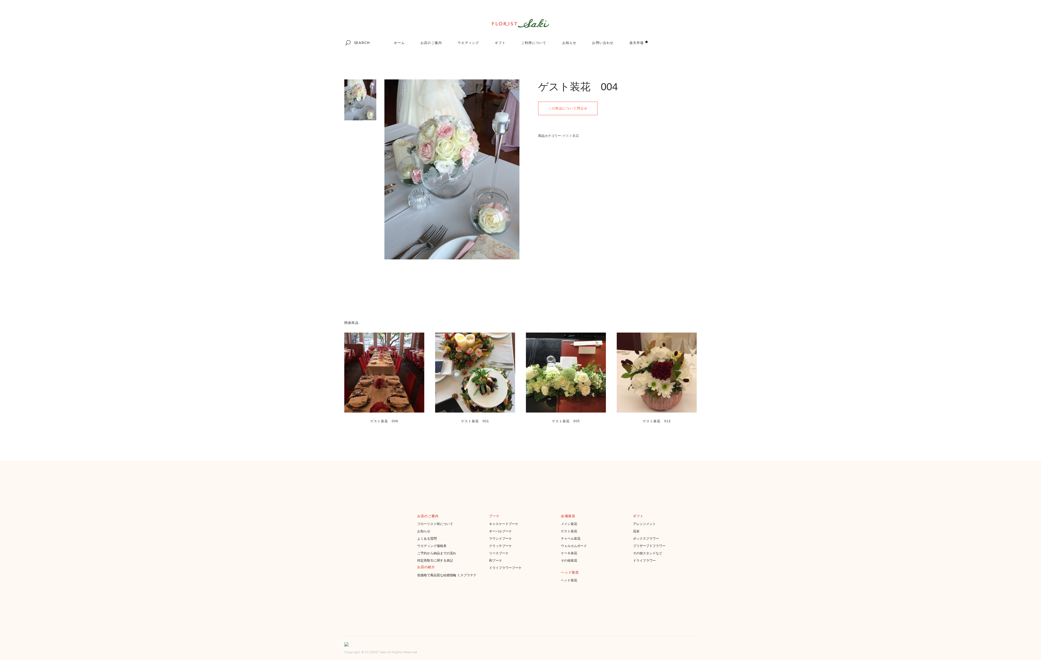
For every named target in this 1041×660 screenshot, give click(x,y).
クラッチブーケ (500, 546)
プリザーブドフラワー (649, 546)
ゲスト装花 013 (657, 421)
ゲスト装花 (571, 136)
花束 (636, 531)
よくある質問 (427, 538)
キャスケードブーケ (503, 524)
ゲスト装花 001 (475, 421)
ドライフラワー (644, 560)
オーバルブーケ (500, 531)
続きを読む (376, 427)
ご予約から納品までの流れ (436, 553)
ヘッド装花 (569, 580)
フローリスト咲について (435, 524)
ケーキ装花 (569, 553)
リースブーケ (499, 553)
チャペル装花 (570, 538)
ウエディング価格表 (431, 546)
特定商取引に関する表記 (435, 560)
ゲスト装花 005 (566, 421)
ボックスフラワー (646, 538)
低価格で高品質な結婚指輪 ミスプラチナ (447, 575)
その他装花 (569, 560)
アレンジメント (644, 524)
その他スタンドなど (647, 553)
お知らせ (423, 531)
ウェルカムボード (574, 546)
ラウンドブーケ (500, 538)
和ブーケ (495, 560)
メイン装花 (569, 524)
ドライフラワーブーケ (505, 568)
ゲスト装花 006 (384, 421)
